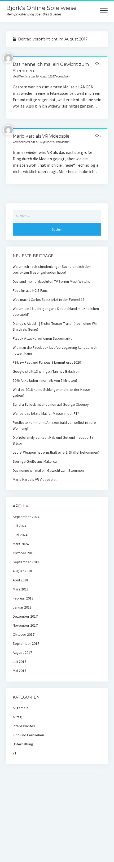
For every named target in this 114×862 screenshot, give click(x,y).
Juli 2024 (19, 525)
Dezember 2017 (25, 616)
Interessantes (24, 726)
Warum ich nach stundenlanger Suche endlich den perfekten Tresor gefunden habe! (52, 269)
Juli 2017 (19, 661)
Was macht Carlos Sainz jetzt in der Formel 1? (48, 299)
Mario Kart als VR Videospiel (42, 136)
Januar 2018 (22, 607)
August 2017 (22, 652)
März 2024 (21, 543)
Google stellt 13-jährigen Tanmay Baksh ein (46, 371)
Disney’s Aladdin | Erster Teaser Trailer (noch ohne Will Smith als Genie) (55, 326)
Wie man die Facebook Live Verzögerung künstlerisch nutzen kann (55, 350)
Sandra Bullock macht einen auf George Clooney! (51, 404)
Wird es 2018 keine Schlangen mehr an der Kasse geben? (51, 392)
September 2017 (26, 643)
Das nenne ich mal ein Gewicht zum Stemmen (48, 470)
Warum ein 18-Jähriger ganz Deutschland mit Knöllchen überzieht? (56, 311)
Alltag (17, 717)
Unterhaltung (23, 744)
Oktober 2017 (23, 634)
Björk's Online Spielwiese (41, 8)
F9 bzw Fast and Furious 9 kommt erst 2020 (47, 362)
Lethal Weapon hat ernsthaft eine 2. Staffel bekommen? (56, 452)
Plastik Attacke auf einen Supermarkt (42, 338)
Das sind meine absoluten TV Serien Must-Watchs (51, 281)
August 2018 (22, 571)
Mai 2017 (19, 670)
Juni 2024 (20, 534)
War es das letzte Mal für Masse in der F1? (46, 413)
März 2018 (21, 589)
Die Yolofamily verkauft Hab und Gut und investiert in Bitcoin (54, 440)
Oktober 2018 (23, 553)
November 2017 (25, 625)
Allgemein (20, 707)
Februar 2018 (23, 598)
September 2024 (26, 516)
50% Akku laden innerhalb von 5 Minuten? (45, 380)
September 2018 (26, 562)
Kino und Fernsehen (28, 735)
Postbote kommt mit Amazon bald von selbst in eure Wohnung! (54, 425)
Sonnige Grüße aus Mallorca (35, 461)
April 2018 (20, 580)
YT (14, 753)
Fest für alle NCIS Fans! (31, 290)
